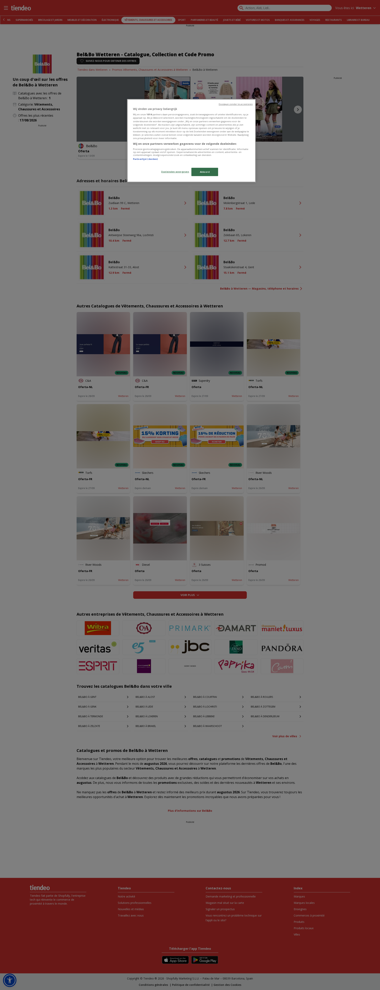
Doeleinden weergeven (175, 171)
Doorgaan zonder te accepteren (236, 104)
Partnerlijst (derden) (145, 158)
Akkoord (205, 171)
